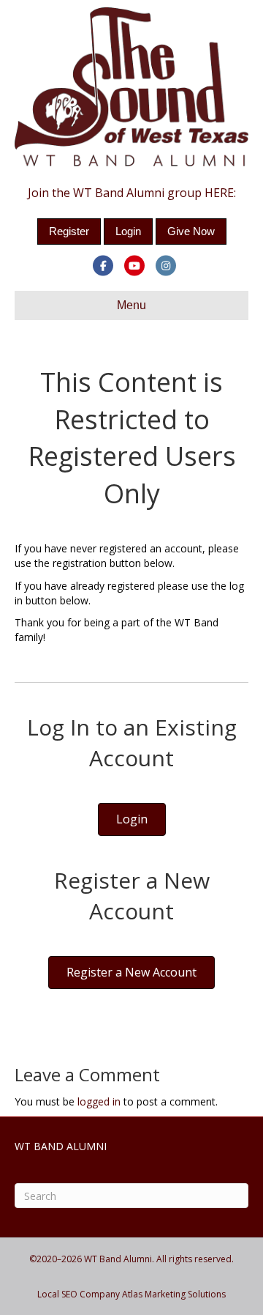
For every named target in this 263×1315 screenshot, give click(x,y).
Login (128, 231)
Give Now (191, 231)
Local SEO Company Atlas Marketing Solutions (131, 1294)
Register (69, 231)
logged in (99, 1101)
